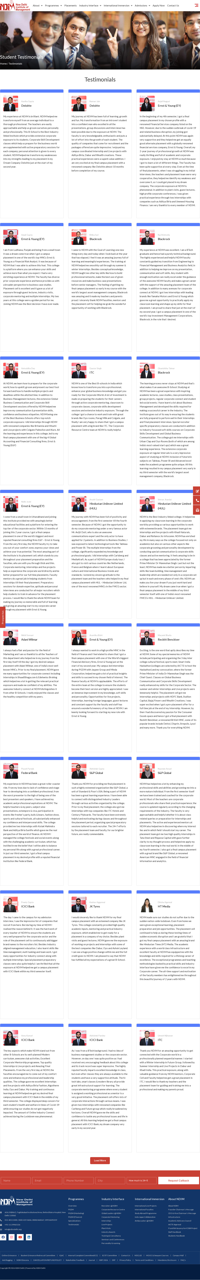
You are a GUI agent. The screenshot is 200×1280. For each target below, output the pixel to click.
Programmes (52, 5)
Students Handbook (176, 1236)
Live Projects (107, 1224)
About (36, 5)
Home (3, 63)
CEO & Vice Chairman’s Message (182, 1213)
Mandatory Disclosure (167, 1260)
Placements (70, 5)
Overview (72, 1206)
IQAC (61, 1255)
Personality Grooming (111, 1243)
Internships (106, 1221)
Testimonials (73, 1224)
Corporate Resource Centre (113, 1209)
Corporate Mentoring (110, 1217)
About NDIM (173, 1206)
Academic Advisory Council (179, 1221)
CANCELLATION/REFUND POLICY (47, 1260)
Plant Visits (106, 1228)
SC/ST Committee (109, 1255)
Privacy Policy (125, 1260)
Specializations (74, 1221)
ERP (113, 1260)
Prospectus (2, 617)
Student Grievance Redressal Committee (38, 1255)
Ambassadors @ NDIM (144, 1221)
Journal (92, 1260)
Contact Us (173, 5)
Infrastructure (174, 1217)
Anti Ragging (7, 1260)
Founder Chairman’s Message (181, 1209)
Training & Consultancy (111, 1236)
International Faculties (144, 1209)
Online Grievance (9, 1255)
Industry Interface (88, 5)
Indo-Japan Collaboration (145, 1217)
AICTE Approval (174, 1224)
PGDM (71, 1209)
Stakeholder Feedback (75, 1260)
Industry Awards (108, 1232)
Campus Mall (178, 1255)
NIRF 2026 (103, 1260)
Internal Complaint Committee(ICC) (83, 1255)
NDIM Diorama (23, 1260)
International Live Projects (146, 1206)
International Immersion (116, 5)
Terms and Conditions (144, 1260)
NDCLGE (138, 1255)
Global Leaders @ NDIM (111, 1213)
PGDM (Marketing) (76, 1213)
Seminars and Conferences (113, 1239)
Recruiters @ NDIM (110, 1206)
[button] (38, 5)
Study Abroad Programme (145, 1213)
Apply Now (159, 5)
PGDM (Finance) (75, 1217)
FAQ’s (183, 1260)
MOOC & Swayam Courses (157, 1255)
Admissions (141, 5)
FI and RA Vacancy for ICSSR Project (182, 1228)
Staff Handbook (174, 1232)
